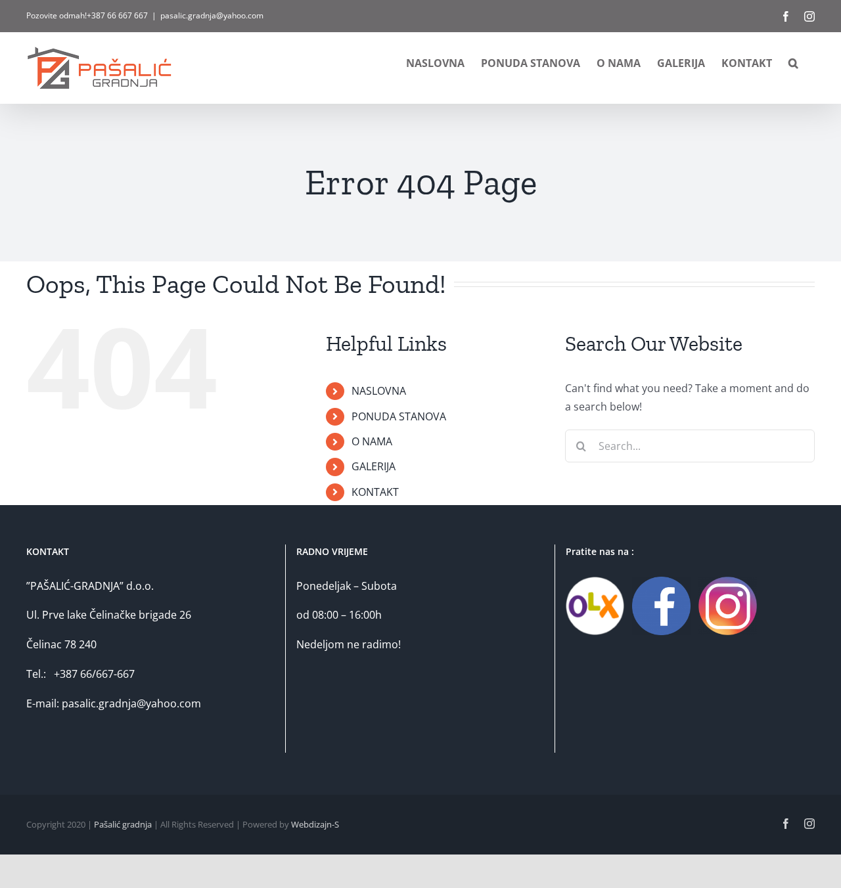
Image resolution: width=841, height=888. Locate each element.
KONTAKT (375, 492)
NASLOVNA (379, 391)
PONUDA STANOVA (399, 416)
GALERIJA (374, 466)
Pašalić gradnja (123, 824)
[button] (793, 63)
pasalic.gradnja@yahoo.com (211, 15)
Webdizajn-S (315, 824)
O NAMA (372, 441)
